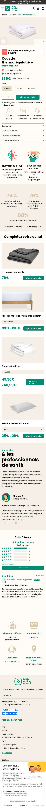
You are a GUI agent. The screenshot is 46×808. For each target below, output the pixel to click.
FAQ (3, 727)
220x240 (18, 88)
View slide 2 (8, 523)
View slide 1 (5, 523)
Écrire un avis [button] (23, 568)
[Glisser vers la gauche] (37, 42)
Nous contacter (8, 734)
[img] (7, 576)
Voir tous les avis (8, 564)
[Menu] (2, 8)
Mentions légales (9, 745)
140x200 (7, 88)
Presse (4, 730)
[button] (33, 8)
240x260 (31, 88)
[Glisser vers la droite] (43, 42)
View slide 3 (12, 523)
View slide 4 (16, 523)
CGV (4, 741)
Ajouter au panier (28, 97)
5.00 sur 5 (29, 542)
